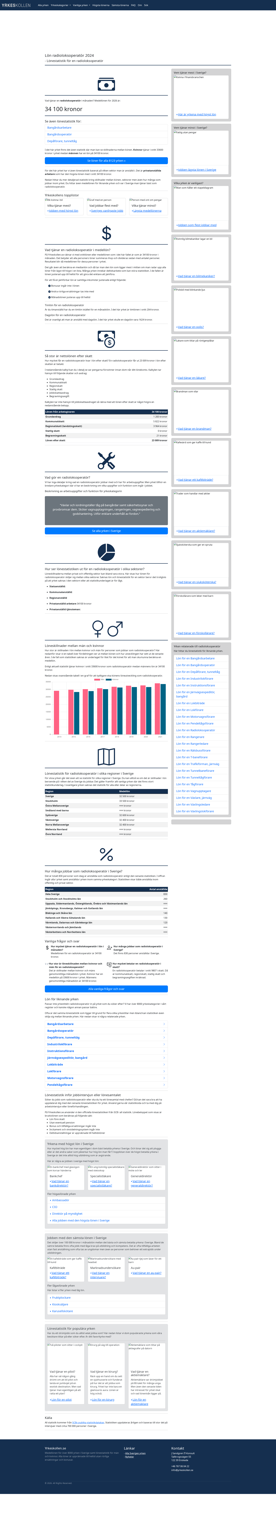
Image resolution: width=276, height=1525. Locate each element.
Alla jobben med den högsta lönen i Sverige (80, 1220)
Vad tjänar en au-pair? (147, 1273)
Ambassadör (60, 1200)
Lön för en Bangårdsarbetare (195, 658)
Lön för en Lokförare (189, 710)
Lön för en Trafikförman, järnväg (197, 764)
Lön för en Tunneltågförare (194, 777)
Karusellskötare (62, 1311)
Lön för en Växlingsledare (193, 804)
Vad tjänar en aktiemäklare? (196, 531)
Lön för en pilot (61, 1400)
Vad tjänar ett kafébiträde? (59, 1275)
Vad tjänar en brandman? (194, 429)
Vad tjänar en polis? (191, 327)
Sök (146, 5)
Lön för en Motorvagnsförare (195, 717)
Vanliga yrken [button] (80, 5)
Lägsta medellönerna (147, 211)
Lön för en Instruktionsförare (195, 685)
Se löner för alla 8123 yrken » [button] (106, 161)
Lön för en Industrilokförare (194, 679)
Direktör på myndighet (66, 1214)
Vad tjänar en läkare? (192, 378)
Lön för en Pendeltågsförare (194, 723)
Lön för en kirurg (103, 1400)
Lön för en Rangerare (190, 737)
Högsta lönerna (100, 5)
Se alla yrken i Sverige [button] (106, 531)
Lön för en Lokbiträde (190, 703)
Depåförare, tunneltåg (62, 141)
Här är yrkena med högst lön (197, 114)
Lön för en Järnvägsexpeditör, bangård (195, 694)
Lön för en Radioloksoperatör (195, 730)
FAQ (133, 5)
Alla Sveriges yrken (135, 1453)
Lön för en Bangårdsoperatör (195, 665)
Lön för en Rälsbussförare (193, 750)
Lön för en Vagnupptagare (193, 791)
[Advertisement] (131, 33)
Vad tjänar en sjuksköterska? (197, 582)
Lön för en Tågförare (189, 784)
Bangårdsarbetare (59, 127)
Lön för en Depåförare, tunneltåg (198, 672)
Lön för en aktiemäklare (139, 1402)
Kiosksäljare (59, 1304)
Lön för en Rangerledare (192, 744)
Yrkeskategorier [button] (60, 5)
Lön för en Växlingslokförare (195, 811)
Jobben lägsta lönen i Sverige (197, 170)
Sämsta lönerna (120, 5)
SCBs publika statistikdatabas (88, 1422)
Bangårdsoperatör (59, 134)
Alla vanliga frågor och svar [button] (106, 989)
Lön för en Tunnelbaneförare (195, 771)
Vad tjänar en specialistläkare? (101, 1183)
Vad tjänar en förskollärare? (196, 633)
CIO (54, 1207)
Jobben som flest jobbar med (197, 225)
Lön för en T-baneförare (192, 757)
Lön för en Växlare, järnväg (194, 798)
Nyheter (129, 1456)
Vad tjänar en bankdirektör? (59, 1183)
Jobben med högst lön (63, 211)
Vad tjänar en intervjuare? (100, 1275)
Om (140, 5)
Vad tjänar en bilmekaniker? (196, 276)
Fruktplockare (61, 1298)
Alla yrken (43, 5)
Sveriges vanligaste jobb (107, 211)
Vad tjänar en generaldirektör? (142, 1183)
